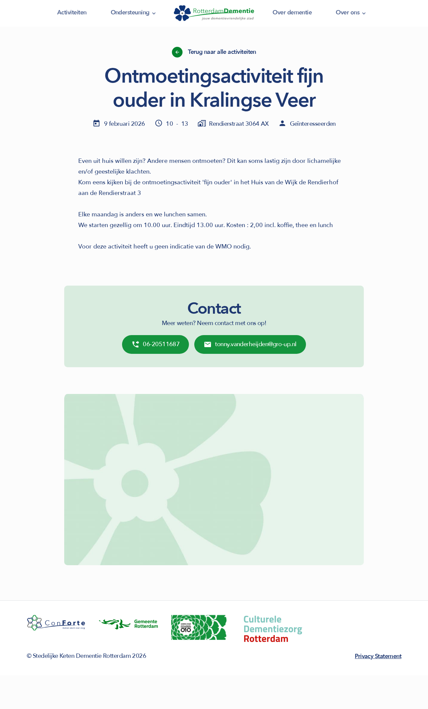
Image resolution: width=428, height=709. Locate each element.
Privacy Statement (378, 656)
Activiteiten (72, 12)
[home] (214, 13)
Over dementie (292, 12)
